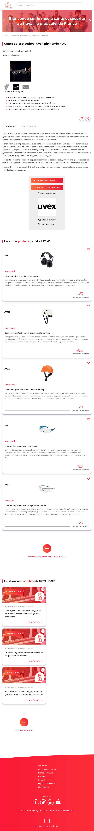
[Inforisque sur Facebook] (36, 805)
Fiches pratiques (45, 773)
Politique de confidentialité (61, 810)
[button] (90, 21)
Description (11, 126)
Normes (41, 776)
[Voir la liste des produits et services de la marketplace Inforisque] (47, 21)
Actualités (42, 765)
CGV (45, 810)
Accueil (5, 36)
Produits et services (20, 36)
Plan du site (43, 787)
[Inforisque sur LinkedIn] (50, 805)
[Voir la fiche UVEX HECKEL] (47, 217)
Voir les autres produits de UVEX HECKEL (47, 556)
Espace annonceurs (46, 783)
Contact (41, 780)
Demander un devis (46, 180)
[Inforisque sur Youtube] (58, 805)
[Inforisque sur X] (43, 805)
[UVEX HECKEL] (7, 255)
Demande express (80, 297)
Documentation (29, 126)
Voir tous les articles (24, 730)
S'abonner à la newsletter (47, 826)
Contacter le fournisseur (48, 187)
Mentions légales (34, 810)
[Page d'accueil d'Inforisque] (8, 6)
